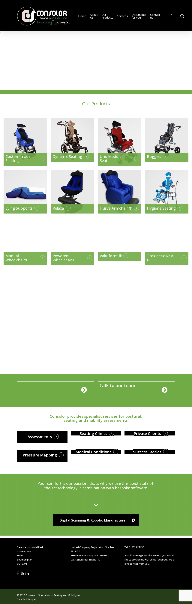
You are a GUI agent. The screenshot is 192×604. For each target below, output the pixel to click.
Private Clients (147, 433)
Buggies (154, 156)
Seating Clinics (93, 433)
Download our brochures (45, 385)
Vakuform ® (111, 256)
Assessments (40, 437)
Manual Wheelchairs (16, 258)
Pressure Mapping (40, 455)
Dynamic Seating (67, 156)
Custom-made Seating (18, 158)
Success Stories (147, 452)
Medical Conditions (94, 452)
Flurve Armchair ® (116, 208)
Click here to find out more (96, 495)
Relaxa (58, 208)
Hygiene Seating (161, 208)
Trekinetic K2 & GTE (160, 258)
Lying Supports (19, 208)
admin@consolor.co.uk (145, 555)
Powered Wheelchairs (63, 258)
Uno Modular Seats (111, 158)
